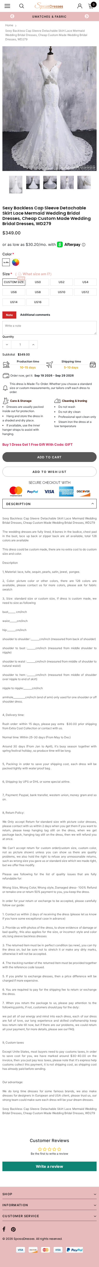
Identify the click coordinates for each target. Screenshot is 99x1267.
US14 (14, 302)
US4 (85, 282)
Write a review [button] (49, 1166)
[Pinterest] (13, 1229)
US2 (61, 282)
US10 (61, 292)
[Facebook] (4, 1229)
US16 (38, 302)
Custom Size (14, 282)
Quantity (8, 336)
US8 (38, 292)
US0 (38, 282)
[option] (49, 108)
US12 (85, 292)
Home (9, 25)
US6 (14, 292)
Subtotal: (9, 354)
